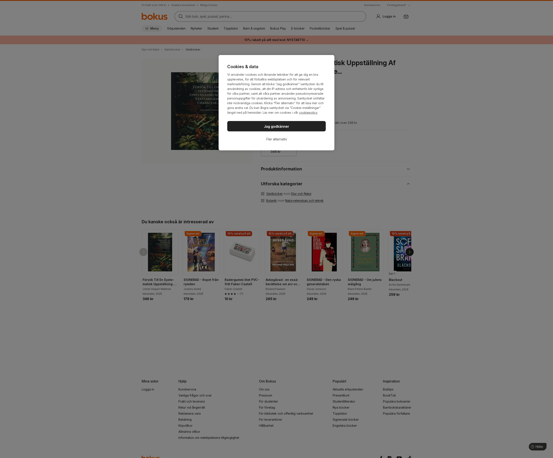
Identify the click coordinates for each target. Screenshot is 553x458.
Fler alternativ (276, 139)
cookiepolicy (308, 112)
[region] (276, 102)
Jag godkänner (276, 126)
